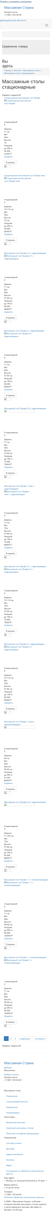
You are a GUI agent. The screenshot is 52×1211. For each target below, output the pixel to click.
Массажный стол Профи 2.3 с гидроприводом (25, 802)
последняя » (40, 1038)
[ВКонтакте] (2, 1087)
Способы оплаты (14, 1143)
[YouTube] (3, 1087)
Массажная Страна (19, 7)
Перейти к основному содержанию (16, 1)
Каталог (17, 70)
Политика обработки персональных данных (24, 1197)
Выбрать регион (11, 1074)
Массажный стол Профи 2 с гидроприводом (24, 330)
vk (3, 20)
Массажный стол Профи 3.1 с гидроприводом (25, 566)
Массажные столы (31, 70)
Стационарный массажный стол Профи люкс (24, 175)
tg (1, 20)
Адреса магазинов (14, 1154)
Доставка (10, 1148)
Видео (9, 1165)
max (5, 20)
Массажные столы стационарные (19, 73)
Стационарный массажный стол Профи (22, 97)
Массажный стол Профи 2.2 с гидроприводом (25, 408)
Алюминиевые (12, 1112)
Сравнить (8, 156)
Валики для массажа (15, 1122)
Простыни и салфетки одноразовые (22, 1133)
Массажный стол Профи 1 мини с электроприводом (19, 723)
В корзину (10, 162)
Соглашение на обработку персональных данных (25, 1172)
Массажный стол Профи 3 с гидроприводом (24, 644)
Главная (8, 70)
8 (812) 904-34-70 (18, 20)
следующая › (25, 1038)
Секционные (12, 1107)
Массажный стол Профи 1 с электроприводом (25, 957)
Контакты (10, 1159)
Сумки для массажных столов (19, 1127)
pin (8, 20)
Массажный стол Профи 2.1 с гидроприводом (25, 253)
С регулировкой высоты (17, 1101)
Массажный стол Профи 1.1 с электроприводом (26, 879)
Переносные (12, 1096)
